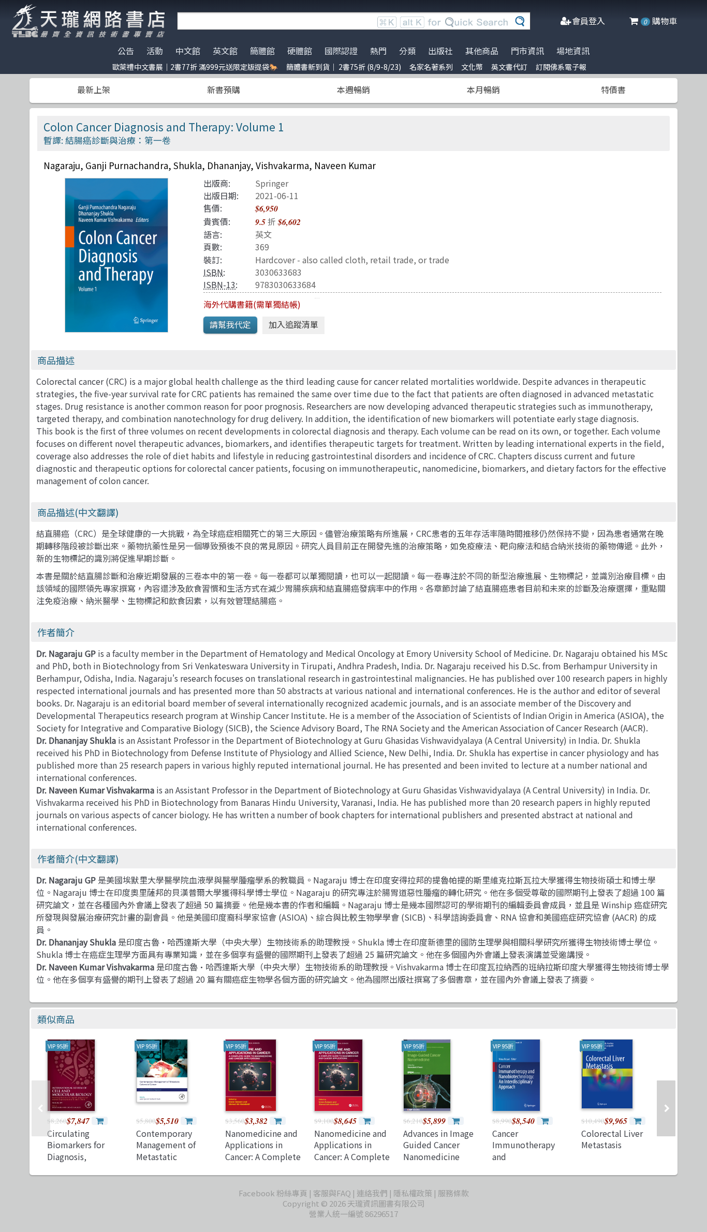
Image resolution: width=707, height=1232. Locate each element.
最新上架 (93, 89)
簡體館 (262, 50)
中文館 (187, 50)
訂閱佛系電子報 (561, 67)
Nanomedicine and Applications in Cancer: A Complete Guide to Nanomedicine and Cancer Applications (263, 1162)
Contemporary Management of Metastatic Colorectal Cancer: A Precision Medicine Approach (174, 1162)
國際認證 (341, 50)
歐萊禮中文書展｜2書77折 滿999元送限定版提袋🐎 (195, 67)
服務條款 (453, 1193)
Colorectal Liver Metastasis (612, 1139)
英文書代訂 (509, 67)
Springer (271, 183)
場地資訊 (573, 50)
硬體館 (299, 50)
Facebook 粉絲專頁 (273, 1193)
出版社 (440, 50)
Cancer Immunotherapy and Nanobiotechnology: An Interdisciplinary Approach (531, 1162)
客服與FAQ (332, 1193)
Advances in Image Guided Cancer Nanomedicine (438, 1145)
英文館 (225, 50)
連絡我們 (372, 1193)
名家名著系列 (431, 67)
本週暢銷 (353, 89)
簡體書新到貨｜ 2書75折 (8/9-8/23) (343, 67)
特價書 (613, 89)
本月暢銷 (483, 89)
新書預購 (223, 89)
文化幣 (472, 67)
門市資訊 (527, 50)
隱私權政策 (412, 1193)
